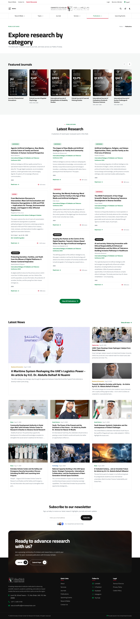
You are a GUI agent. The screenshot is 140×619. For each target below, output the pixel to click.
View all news (125, 322)
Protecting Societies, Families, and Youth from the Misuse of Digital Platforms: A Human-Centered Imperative (27, 259)
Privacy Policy (117, 587)
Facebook (98, 590)
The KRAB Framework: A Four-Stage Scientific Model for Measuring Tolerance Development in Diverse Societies (111, 198)
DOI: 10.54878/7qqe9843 (17, 238)
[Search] (121, 9)
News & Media (12, 2)
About (63, 583)
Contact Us (21, 2)
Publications (97, 16)
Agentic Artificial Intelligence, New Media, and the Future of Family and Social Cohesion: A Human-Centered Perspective (27, 150)
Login (108, 2)
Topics (40, 16)
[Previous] (124, 64)
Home (121, 26)
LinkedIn (97, 583)
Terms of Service (118, 583)
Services (76, 16)
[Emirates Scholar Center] (70, 8)
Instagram (98, 594)
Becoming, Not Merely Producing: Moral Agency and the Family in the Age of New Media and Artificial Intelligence (69, 196)
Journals (58, 16)
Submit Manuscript (31, 2)
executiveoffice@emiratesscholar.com (23, 605)
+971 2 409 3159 (16, 601)
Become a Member (117, 2)
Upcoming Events (120, 16)
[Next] (129, 64)
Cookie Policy (117, 590)
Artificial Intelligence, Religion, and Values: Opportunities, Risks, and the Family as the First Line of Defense (111, 150)
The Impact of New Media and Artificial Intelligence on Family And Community (68, 149)
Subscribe (86, 517)
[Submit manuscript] (125, 9)
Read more (14, 184)
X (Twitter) (98, 587)
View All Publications (69, 301)
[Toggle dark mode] (130, 9)
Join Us (20, 562)
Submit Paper (36, 562)
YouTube (97, 598)
